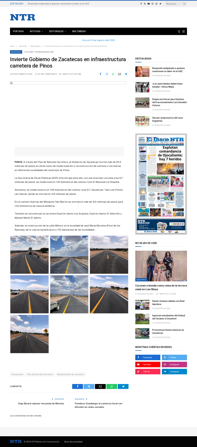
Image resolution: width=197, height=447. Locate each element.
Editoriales (56, 31)
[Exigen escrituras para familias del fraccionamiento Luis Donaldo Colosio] (142, 102)
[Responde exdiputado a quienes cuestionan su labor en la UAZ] (142, 71)
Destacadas (17, 374)
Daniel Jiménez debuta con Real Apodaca (168, 302)
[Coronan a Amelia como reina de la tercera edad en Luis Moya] (161, 266)
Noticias (35, 31)
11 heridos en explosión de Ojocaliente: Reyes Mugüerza (55, 3)
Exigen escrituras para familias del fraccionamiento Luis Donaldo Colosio (169, 102)
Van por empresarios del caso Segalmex (167, 119)
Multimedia (79, 31)
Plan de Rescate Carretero (40, 374)
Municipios (16, 52)
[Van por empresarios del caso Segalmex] (142, 121)
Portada (18, 31)
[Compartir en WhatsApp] (113, 74)
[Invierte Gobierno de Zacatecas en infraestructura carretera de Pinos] (68, 83)
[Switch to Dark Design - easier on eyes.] (179, 31)
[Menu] (183, 31)
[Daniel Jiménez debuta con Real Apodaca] (142, 304)
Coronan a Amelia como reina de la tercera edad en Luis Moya (161, 287)
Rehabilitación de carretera (70, 374)
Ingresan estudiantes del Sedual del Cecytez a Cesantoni (168, 317)
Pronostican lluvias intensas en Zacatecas (168, 331)
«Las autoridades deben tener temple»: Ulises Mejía (167, 85)
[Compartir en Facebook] (100, 74)
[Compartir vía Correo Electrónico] (119, 74)
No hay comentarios (47, 74)
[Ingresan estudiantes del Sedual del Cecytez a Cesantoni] (142, 319)
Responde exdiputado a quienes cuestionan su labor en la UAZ (168, 70)
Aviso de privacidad (73, 442)
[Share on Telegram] (126, 74)
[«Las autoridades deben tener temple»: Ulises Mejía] (142, 87)
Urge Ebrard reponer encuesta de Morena (41, 403)
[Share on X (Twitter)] (107, 74)
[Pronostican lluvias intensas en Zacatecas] (142, 333)
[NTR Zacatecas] (22, 17)
